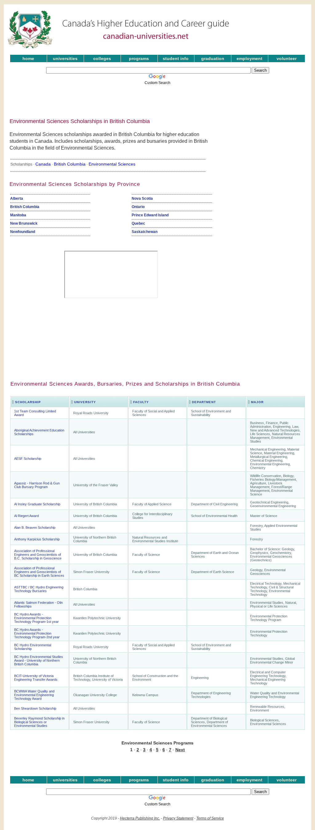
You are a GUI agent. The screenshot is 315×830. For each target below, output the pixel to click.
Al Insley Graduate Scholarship (37, 504)
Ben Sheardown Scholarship (35, 708)
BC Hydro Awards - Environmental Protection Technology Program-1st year (36, 618)
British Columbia (70, 164)
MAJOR (257, 402)
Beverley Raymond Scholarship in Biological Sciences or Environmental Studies (39, 722)
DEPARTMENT (204, 402)
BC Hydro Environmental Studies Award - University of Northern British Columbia (38, 660)
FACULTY (141, 402)
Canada (43, 164)
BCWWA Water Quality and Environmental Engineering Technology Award (34, 694)
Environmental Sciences (112, 164)
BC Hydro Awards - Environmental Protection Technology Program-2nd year (37, 633)
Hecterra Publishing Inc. (140, 818)
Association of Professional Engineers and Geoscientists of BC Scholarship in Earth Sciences (39, 571)
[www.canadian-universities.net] (119, 49)
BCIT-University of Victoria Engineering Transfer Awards (36, 677)
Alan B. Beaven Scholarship (34, 527)
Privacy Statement (178, 818)
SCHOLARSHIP (28, 402)
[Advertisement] (153, 99)
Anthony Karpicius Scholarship (37, 539)
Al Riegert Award (26, 516)
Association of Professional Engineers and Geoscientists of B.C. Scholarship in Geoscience (38, 554)
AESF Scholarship (27, 458)
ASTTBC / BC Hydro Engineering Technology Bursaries (38, 589)
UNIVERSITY (85, 402)
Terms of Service (210, 818)
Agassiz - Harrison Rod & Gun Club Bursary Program (37, 485)
